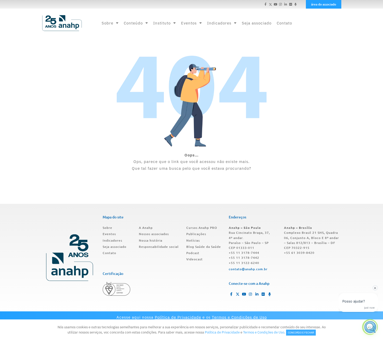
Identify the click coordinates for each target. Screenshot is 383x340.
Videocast (194, 259)
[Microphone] (295, 4)
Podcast (192, 253)
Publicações (196, 234)
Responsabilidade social (159, 246)
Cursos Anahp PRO (201, 227)
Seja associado (256, 23)
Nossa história (150, 240)
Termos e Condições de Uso (239, 317)
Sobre (107, 23)
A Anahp (146, 227)
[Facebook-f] (265, 4)
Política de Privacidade (178, 317)
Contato (284, 23)
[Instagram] (280, 4)
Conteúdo (133, 23)
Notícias (193, 240)
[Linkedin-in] (285, 4)
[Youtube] (275, 4)
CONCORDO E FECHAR (301, 332)
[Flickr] (290, 4)
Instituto (162, 23)
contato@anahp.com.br (248, 269)
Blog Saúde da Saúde (203, 246)
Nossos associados (154, 234)
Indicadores (219, 23)
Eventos (189, 23)
